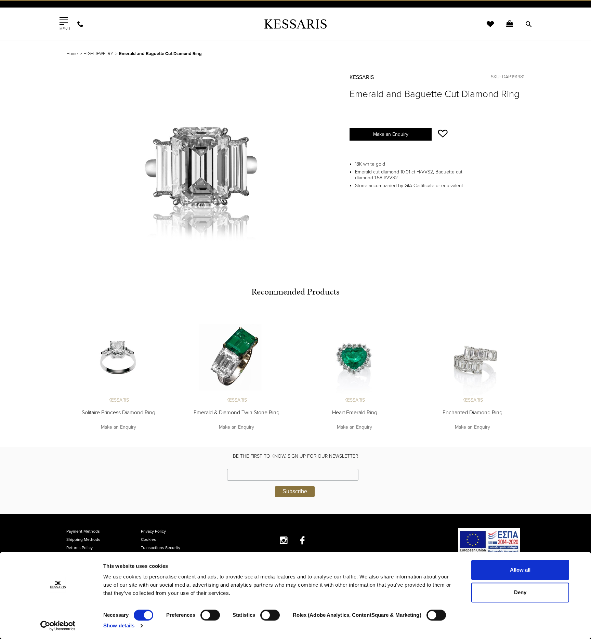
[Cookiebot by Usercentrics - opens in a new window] (58, 626)
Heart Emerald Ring (354, 412)
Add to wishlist (442, 133)
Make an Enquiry (390, 134)
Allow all (520, 570)
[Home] (295, 24)
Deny (520, 592)
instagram (283, 540)
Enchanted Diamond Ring (472, 412)
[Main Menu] (64, 21)
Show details (118, 625)
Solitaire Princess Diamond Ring (118, 412)
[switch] (210, 615)
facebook (302, 540)
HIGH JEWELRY (98, 53)
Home (72, 53)
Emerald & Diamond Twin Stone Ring (236, 412)
